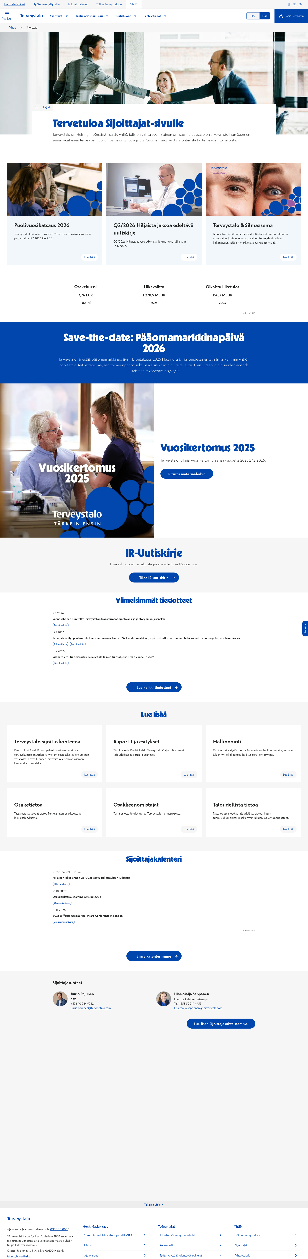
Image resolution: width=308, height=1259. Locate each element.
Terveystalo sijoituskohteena (47, 741)
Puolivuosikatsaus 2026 (42, 225)
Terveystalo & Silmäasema (243, 225)
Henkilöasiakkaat (14, 4)
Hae (264, 16)
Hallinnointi (227, 741)
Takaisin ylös (152, 1204)
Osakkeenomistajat (136, 804)
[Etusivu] (31, 16)
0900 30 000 (59, 1229)
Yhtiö (133, 4)
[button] (154, 619)
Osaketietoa (28, 804)
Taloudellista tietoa (235, 804)
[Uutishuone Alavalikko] (135, 16)
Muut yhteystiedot (19, 1256)
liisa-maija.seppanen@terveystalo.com (198, 1008)
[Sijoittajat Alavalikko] (67, 16)
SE (294, 4)
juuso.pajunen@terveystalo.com (91, 1008)
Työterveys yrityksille (47, 4)
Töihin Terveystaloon (109, 4)
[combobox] (258, 15)
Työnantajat (166, 1226)
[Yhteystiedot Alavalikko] (165, 16)
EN (300, 4)
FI (289, 4)
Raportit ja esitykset (137, 741)
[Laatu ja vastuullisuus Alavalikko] (107, 16)
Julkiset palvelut (78, 4)
